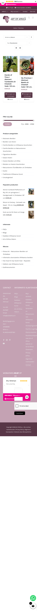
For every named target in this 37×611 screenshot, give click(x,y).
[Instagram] (7, 340)
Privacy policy (28, 354)
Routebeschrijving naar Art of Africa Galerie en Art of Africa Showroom (30, 342)
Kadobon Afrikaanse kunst (12, 236)
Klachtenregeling (30, 329)
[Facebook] (4, 340)
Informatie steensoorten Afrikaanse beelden (18, 257)
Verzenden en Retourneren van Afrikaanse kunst (30, 315)
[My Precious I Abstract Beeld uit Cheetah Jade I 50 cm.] (27, 65)
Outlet (5, 171)
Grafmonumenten (9, 267)
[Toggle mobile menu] (33, 18)
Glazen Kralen (7, 158)
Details (11, 99)
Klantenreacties (30, 332)
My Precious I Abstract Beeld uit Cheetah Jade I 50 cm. (26, 82)
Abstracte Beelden (9, 138)
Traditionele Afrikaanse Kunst (13, 174)
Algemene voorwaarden (30, 360)
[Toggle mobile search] (29, 18)
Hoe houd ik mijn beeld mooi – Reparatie (16, 261)
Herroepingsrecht (30, 326)
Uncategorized (8, 177)
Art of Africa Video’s (9, 239)
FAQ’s (5, 229)
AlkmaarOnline (27, 432)
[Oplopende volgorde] (31, 37)
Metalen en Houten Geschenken (14, 164)
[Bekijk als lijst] (20, 48)
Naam (16, 395)
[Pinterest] (10, 340)
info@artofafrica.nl (9, 316)
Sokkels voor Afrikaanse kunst (13, 264)
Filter (7, 124)
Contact (28, 365)
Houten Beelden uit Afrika (11, 161)
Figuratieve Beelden (9, 154)
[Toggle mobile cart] (25, 18)
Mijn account (28, 295)
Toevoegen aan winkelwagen (11, 95)
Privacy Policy (20, 429)
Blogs (5, 233)
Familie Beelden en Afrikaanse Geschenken (17, 145)
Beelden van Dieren (9, 142)
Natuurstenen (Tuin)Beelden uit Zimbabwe (17, 167)
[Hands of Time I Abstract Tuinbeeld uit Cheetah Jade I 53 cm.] (10, 64)
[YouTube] (4, 343)
